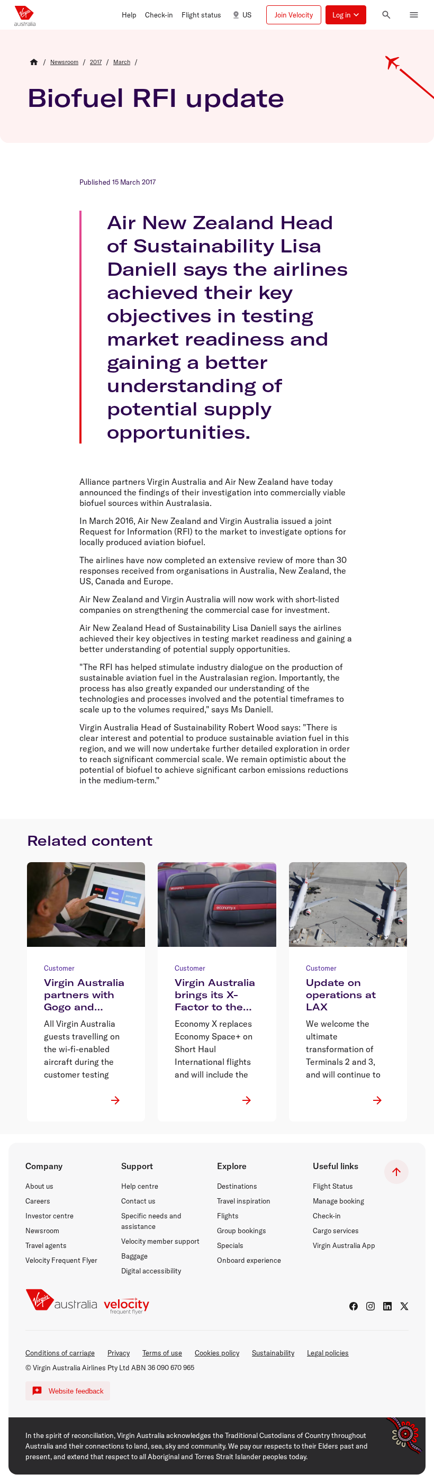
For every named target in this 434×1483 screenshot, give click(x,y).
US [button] (246, 15)
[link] (64, 62)
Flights (228, 1215)
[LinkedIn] (387, 1306)
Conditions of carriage (60, 1353)
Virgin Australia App (344, 1245)
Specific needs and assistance (151, 1221)
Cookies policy (217, 1353)
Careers (37, 1201)
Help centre (139, 1186)
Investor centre (49, 1215)
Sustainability (273, 1353)
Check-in (327, 1215)
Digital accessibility (151, 1271)
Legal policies (328, 1353)
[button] (129, 15)
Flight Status (333, 1186)
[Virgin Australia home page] (25, 14)
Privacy (118, 1353)
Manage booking (338, 1201)
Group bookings (241, 1230)
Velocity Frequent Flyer (61, 1260)
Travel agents (46, 1245)
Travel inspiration (243, 1201)
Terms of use (162, 1353)
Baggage (134, 1256)
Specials (230, 1245)
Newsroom (42, 1230)
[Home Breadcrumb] (34, 62)
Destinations (237, 1186)
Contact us (138, 1201)
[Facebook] (353, 1306)
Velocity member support (160, 1241)
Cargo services (336, 1230)
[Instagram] (370, 1306)
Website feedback (76, 1391)
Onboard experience (249, 1260)
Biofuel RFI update (155, 97)
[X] (404, 1306)
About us (39, 1186)
